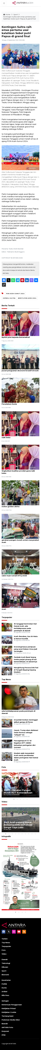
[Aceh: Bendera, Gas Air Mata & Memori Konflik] (7, 639)
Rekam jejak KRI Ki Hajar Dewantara (17, 904)
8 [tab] (29, 834)
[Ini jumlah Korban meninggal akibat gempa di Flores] (7, 723)
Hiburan (5, 967)
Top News (6, 679)
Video (4, 802)
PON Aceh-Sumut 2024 (15, 293)
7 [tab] (25, 834)
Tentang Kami (7, 1016)
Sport (15, 14)
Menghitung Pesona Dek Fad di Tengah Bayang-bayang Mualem (26, 670)
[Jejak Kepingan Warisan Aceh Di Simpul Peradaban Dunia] (20, 390)
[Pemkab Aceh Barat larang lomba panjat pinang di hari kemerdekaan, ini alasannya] (7, 660)
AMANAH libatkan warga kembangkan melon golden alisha (18, 505)
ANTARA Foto (7, 1027)
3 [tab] (20, 799)
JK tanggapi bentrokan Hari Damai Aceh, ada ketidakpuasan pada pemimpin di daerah (20, 711)
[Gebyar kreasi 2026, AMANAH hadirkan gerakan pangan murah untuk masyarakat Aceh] (20, 526)
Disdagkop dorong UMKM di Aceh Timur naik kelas (19, 436)
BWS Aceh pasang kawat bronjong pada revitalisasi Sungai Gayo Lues (18, 825)
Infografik (6, 836)
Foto (4, 767)
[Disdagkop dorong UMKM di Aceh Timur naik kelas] (20, 424)
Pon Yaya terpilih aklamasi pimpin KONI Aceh (19, 608)
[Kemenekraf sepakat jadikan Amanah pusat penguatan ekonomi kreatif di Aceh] (20, 357)
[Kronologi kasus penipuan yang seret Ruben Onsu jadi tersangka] (7, 650)
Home (8, 14)
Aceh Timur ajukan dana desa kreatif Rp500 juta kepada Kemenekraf (18, 336)
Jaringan (5, 1001)
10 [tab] (35, 834)
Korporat (5, 1031)
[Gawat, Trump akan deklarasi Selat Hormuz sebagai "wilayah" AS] (7, 733)
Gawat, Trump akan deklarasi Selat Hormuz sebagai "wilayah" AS (26, 732)
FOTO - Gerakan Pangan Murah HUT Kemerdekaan (18, 791)
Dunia (4, 988)
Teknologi (6, 963)
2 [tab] (17, 799)
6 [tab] (22, 834)
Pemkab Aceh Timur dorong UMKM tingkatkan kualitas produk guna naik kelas (18, 471)
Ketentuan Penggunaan (12, 1005)
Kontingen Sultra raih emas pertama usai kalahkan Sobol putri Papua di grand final (19, 18)
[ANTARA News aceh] (23, 3)
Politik (4, 984)
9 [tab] (32, 834)
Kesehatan (6, 980)
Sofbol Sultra (9, 298)
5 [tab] (27, 799)
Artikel (4, 992)
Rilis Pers (5, 995)
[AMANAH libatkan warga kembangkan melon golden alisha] (20, 493)
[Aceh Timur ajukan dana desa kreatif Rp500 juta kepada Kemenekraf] (20, 323)
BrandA (5, 1024)
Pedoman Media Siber (11, 1020)
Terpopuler (7, 617)
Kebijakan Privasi (9, 1008)
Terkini (4, 939)
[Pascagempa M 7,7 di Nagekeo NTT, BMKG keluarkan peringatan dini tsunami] (7, 744)
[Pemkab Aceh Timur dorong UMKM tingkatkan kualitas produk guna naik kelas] (20, 457)
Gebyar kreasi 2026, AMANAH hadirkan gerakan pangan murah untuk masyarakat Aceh (20, 540)
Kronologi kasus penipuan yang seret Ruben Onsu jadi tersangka (25, 649)
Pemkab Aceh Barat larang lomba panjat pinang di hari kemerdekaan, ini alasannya (25, 659)
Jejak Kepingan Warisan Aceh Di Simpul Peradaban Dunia (19, 403)
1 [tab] (14, 799)
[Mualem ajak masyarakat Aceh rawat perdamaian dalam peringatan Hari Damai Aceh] (7, 756)
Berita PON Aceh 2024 (27, 298)
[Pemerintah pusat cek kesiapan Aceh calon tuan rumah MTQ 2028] (20, 562)
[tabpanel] (20, 785)
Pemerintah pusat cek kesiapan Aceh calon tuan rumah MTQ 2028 (18, 574)
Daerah (5, 959)
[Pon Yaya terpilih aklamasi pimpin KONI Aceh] (20, 595)
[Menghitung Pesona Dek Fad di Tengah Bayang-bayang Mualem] (7, 671)
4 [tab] (24, 799)
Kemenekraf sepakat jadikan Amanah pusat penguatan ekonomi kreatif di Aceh (20, 369)
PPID (4, 1035)
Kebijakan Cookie (9, 1012)
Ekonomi (5, 975)
